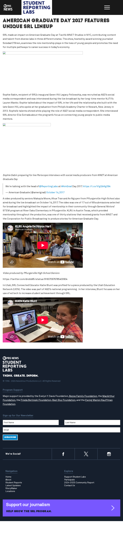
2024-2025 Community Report (79, 483)
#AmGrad (66, 186)
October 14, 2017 (55, 192)
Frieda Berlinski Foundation (36, 400)
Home (8, 477)
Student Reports (13, 483)
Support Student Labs (75, 477)
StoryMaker (11, 488)
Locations (10, 491)
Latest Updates (13, 485)
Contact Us (69, 485)
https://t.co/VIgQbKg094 (96, 186)
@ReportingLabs (48, 186)
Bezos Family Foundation (83, 396)
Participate (69, 480)
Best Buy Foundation (63, 400)
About (8, 480)
